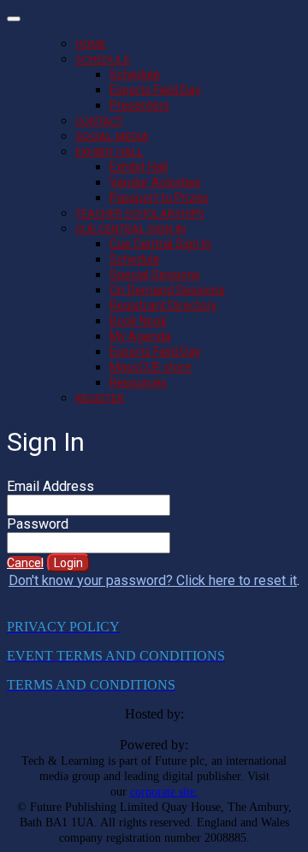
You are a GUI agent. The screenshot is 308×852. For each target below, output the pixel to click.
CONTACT (99, 121)
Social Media (112, 136)
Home (90, 44)
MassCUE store (151, 367)
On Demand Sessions (167, 290)
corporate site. (164, 791)
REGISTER (99, 398)
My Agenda (140, 336)
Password (37, 524)
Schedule (102, 59)
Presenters (139, 105)
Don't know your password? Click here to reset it (153, 580)
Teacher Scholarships (139, 213)
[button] (25, 563)
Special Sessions (155, 274)
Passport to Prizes (159, 197)
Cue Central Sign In (130, 228)
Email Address (50, 486)
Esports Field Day (155, 90)
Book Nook (138, 321)
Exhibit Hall (109, 151)
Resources (138, 382)
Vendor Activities (155, 182)
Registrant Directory (163, 305)
